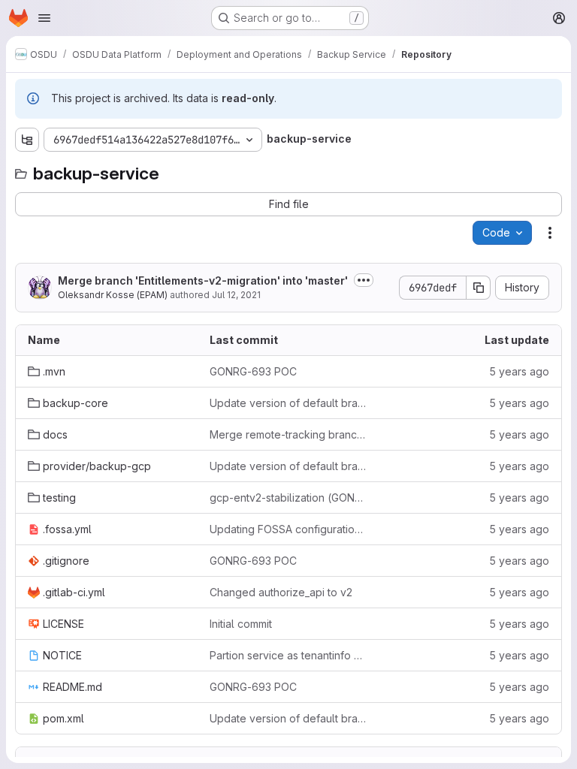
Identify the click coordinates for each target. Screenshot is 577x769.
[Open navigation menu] (44, 18)
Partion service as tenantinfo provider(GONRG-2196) (288, 655)
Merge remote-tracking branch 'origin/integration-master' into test (288, 434)
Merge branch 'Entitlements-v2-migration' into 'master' (203, 280)
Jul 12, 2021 (236, 294)
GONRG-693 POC (253, 371)
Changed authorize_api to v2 (281, 592)
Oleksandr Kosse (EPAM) (113, 294)
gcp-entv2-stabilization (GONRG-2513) (288, 497)
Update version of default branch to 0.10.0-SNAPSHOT (288, 403)
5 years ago (519, 371)
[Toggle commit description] (363, 280)
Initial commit (241, 623)
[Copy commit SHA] (479, 288)
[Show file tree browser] (27, 140)
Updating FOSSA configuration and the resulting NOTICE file (288, 529)
